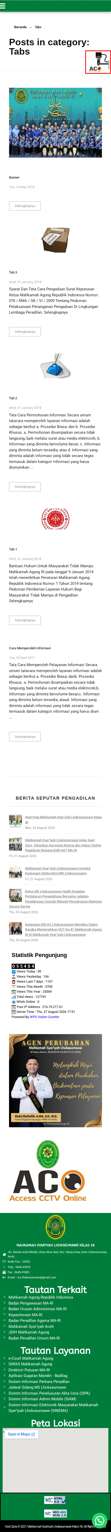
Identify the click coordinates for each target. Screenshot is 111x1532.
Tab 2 (13, 398)
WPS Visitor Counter (44, 1017)
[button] (99, 1520)
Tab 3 (13, 272)
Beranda (20, 27)
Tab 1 (13, 549)
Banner (14, 177)
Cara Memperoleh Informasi (30, 648)
